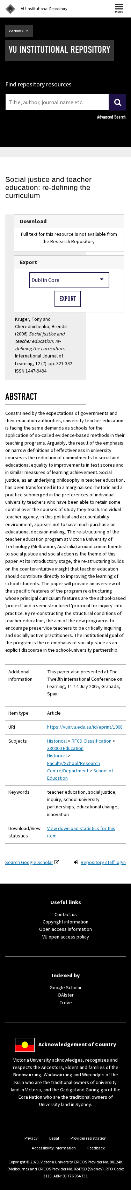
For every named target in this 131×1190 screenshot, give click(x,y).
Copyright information (65, 922)
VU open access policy (65, 937)
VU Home (16, 30)
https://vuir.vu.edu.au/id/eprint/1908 (85, 727)
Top (118, 1184)
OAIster (66, 995)
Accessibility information (54, 1148)
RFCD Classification (91, 741)
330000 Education (65, 748)
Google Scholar (66, 987)
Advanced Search (111, 117)
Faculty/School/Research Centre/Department (73, 767)
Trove (65, 1002)
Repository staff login (103, 862)
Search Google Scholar (29, 862)
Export (28, 262)
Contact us (65, 914)
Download (33, 221)
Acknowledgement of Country (77, 1044)
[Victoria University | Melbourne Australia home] (10, 9)
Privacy (31, 1138)
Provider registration (89, 1138)
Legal (54, 1138)
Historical (57, 741)
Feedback (96, 1148)
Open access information (65, 929)
